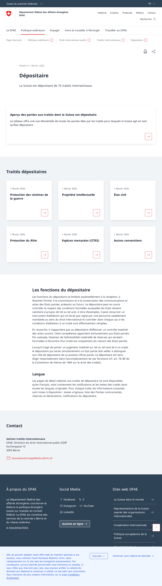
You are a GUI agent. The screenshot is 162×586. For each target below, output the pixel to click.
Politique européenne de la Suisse (130, 536)
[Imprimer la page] (145, 51)
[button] (11, 30)
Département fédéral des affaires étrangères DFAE (44, 14)
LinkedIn (69, 512)
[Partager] (153, 51)
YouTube (89, 506)
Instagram (70, 506)
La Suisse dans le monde (129, 499)
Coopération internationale (130, 525)
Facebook (69, 499)
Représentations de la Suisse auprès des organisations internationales (131, 512)
